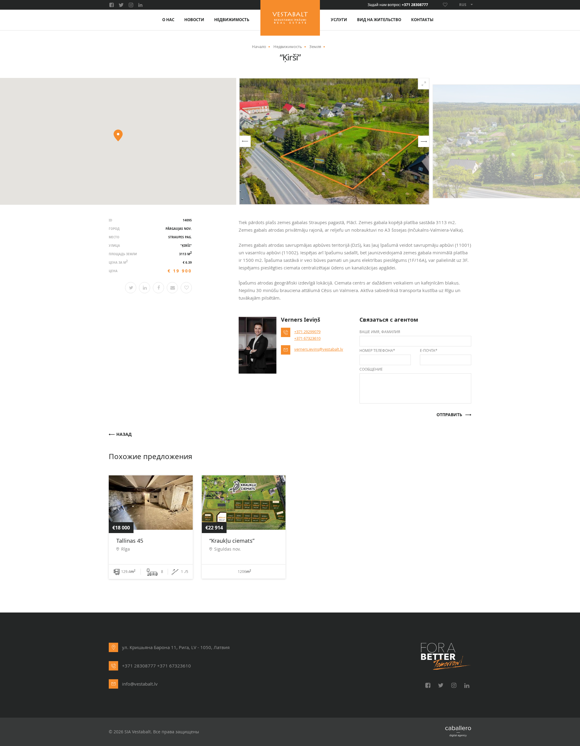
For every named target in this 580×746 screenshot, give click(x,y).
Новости (194, 20)
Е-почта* (428, 350)
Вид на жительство (379, 20)
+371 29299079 (307, 331)
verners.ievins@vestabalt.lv (318, 349)
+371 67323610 (307, 338)
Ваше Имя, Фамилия (379, 331)
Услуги (339, 20)
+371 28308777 (415, 5)
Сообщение (371, 369)
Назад (124, 434)
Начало (259, 46)
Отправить (449, 415)
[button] (245, 141)
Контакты (422, 20)
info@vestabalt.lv (140, 684)
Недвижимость (231, 20)
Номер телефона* (377, 350)
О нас (168, 20)
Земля (315, 46)
